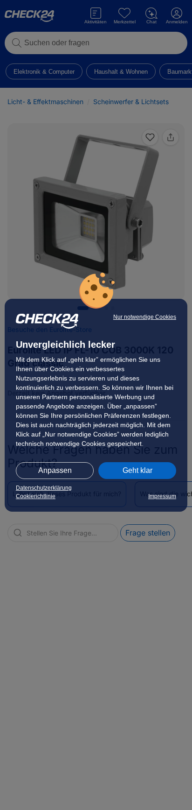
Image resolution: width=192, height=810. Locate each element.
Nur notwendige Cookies (144, 317)
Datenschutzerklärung (44, 488)
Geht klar (137, 470)
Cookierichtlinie (35, 496)
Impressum (162, 496)
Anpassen (55, 470)
